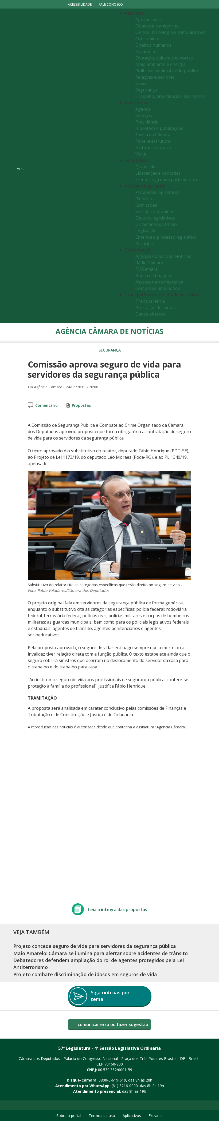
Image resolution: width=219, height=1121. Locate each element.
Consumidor (147, 39)
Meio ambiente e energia (160, 64)
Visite (140, 154)
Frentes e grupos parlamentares (168, 179)
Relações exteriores (155, 77)
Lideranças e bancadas (158, 173)
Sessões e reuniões (154, 211)
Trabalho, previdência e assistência (170, 96)
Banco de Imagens (153, 275)
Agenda (143, 109)
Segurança (146, 90)
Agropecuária (149, 19)
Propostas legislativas (157, 192)
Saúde (141, 83)
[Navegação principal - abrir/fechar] (20, 166)
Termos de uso (102, 1115)
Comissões (146, 205)
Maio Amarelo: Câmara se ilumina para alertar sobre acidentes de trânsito (100, 953)
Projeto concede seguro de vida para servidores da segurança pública (94, 946)
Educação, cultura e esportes (164, 58)
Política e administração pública (166, 71)
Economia (145, 51)
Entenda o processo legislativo (166, 237)
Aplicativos (132, 1115)
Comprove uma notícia (158, 288)
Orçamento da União (156, 224)
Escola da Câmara (152, 135)
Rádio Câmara (149, 263)
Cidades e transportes (157, 26)
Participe (144, 243)
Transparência (150, 301)
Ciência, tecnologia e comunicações (170, 32)
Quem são (145, 167)
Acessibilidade (80, 4)
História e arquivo (153, 147)
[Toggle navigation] (70, 166)
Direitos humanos (153, 45)
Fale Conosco (111, 4)
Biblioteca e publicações (159, 128)
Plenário (143, 199)
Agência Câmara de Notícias (163, 256)
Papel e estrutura (152, 141)
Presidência (146, 122)
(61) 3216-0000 (125, 1085)
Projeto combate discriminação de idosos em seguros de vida (85, 974)
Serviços (143, 115)
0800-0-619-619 (112, 1080)
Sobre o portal (68, 1115)
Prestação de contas (155, 307)
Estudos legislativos (155, 218)
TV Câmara (146, 269)
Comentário (46, 405)
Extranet (155, 1115)
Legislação (146, 231)
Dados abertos (150, 314)
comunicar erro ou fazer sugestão (112, 1024)
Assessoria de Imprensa (159, 282)
